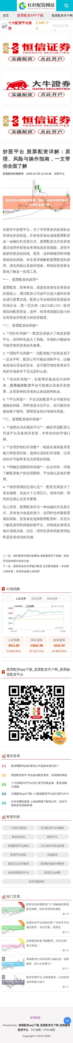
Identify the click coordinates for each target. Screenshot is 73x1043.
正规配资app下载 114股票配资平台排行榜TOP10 (40, 793)
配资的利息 (18, 836)
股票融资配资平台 (24, 385)
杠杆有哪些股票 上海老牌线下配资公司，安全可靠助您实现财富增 (39, 803)
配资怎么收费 (52, 872)
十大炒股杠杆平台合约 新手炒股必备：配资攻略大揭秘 (39, 784)
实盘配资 (52, 854)
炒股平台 (59, 173)
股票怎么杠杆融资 (18, 863)
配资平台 (52, 836)
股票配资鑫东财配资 (52, 863)
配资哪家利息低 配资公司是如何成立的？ (35, 765)
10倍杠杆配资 (18, 828)
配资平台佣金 (18, 854)
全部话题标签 (36, 881)
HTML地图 (49, 1029)
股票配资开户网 (62, 15)
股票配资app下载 (30, 15)
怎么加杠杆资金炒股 (52, 845)
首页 (6, 15)
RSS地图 (36, 1029)
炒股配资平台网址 (18, 845)
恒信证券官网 (60, 25)
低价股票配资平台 (18, 872)
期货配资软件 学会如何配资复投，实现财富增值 (39, 775)
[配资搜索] (66, 5)
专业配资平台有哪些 (52, 828)
